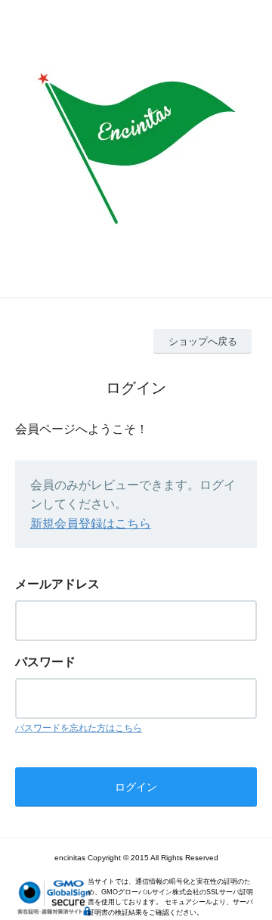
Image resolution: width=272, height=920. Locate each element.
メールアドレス (57, 584)
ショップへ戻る (202, 341)
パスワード (45, 661)
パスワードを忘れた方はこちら (78, 728)
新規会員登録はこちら (90, 523)
